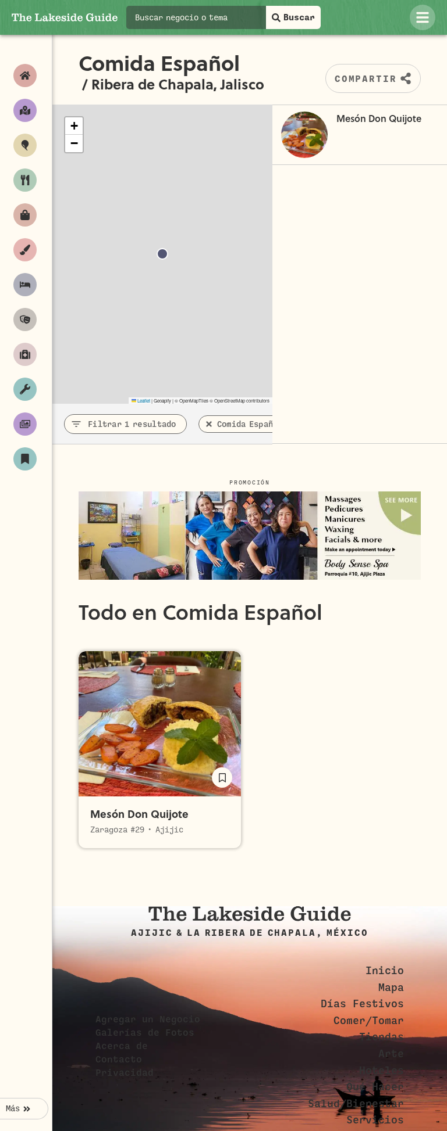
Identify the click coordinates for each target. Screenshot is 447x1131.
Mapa (391, 987)
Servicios (375, 1120)
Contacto (118, 1059)
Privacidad (124, 1073)
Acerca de (121, 1046)
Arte (391, 1054)
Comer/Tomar (369, 1020)
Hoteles (381, 1070)
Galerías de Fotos (144, 1033)
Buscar (299, 17)
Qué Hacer (375, 1087)
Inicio (385, 970)
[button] (74, 126)
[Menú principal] (422, 17)
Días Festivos (362, 1004)
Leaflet (143, 400)
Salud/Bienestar (356, 1104)
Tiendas (381, 1037)
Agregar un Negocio (147, 1019)
